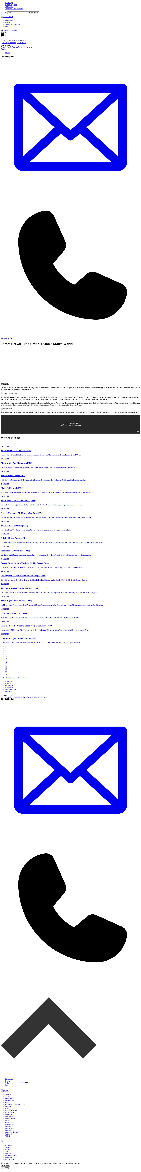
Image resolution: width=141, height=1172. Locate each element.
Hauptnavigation (11, 5)
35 (6, 664)
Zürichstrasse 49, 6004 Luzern (11, 697)
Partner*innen (10, 1159)
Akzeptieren (5, 1165)
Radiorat (8, 684)
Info (6, 26)
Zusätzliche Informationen (14, 9)
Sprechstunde (12, 40)
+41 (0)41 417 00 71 (40, 697)
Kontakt (8, 1149)
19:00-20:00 (21, 40)
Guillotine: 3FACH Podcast (15, 1104)
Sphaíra (8, 1126)
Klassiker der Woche (8, 338)
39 (6, 672)
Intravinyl (8, 1106)
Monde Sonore (10, 1118)
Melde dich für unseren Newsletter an (14, 678)
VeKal (7, 1136)
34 (6, 662)
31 (6, 656)
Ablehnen (5, 1168)
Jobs (6, 1151)
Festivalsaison (10, 1098)
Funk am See (9, 1100)
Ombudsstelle (10, 685)
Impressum (9, 691)
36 (6, 666)
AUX (7, 1096)
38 (6, 670)
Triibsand (8, 1134)
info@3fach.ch (27, 697)
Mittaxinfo (9, 1116)
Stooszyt (8, 1130)
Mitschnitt (8, 1114)
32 (6, 658)
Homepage (9, 3)
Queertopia (9, 1122)
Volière (12, 24)
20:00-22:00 (21, 43)
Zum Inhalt (9, 7)
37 (6, 668)
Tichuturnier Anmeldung (9, 30)
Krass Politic (9, 1112)
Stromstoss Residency (12, 1132)
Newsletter (9, 687)
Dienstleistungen (11, 1155)
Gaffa (7, 1102)
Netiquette (8, 682)
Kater (7, 1108)
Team (7, 1148)
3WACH (8, 1094)
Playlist (7, 53)
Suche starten (33, 12)
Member (8, 1153)
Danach (4, 43)
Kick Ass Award (11, 1110)
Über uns (8, 1146)
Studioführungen (11, 689)
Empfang (8, 1157)
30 (6, 654)
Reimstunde (11, 43)
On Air (4, 40)
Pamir (7, 1120)
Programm (9, 20)
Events (7, 22)
